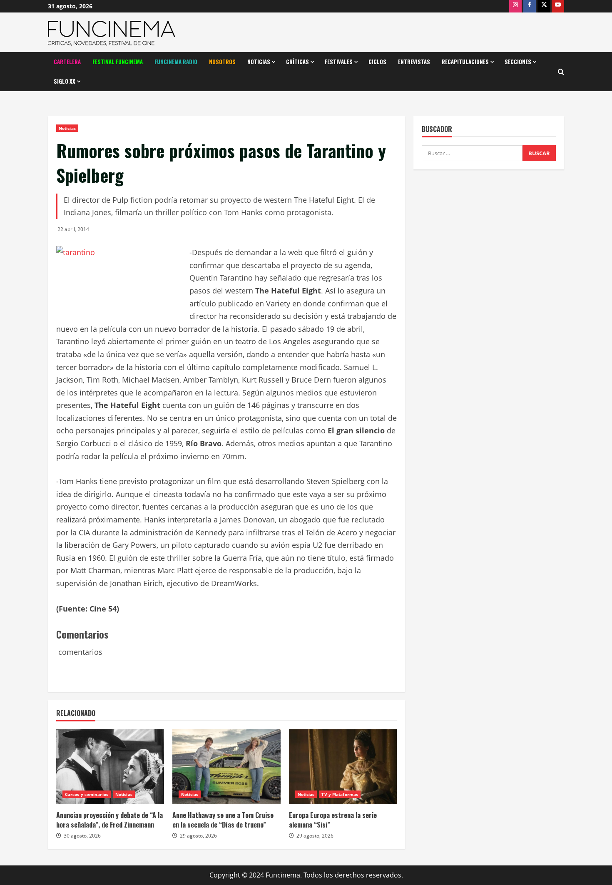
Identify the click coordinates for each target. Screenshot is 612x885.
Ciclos (377, 61)
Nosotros (222, 61)
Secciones (518, 61)
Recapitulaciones (465, 61)
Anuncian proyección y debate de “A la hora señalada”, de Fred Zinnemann (109, 819)
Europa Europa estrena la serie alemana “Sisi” (333, 819)
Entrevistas (414, 61)
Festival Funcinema (117, 61)
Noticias (258, 61)
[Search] (561, 72)
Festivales (339, 61)
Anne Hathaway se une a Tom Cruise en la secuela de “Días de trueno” (223, 819)
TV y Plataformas (339, 794)
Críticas (297, 61)
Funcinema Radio (175, 61)
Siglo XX (64, 81)
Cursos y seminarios (86, 794)
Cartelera (67, 61)
